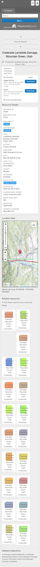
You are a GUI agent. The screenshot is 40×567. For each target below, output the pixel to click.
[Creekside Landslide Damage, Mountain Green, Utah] (20, 63)
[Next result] (21, 47)
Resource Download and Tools (8, 71)
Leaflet (9, 286)
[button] (20, 252)
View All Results (20, 42)
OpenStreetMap (25, 286)
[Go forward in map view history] (5, 256)
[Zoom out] (5, 247)
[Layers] (33, 224)
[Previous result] (21, 37)
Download (31, 81)
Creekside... (9, 329)
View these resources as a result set (17, 302)
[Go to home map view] (5, 252)
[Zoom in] (5, 224)
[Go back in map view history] (5, 259)
